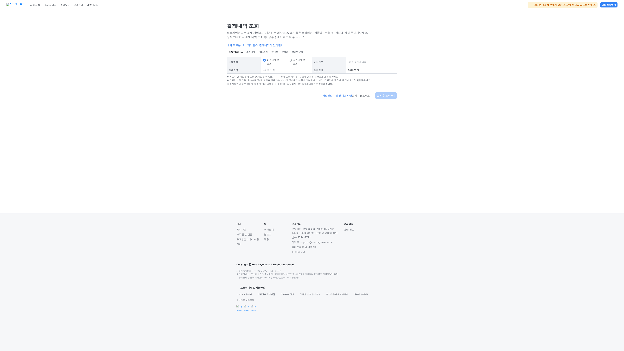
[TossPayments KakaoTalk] (239, 308)
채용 (266, 239)
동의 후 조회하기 (386, 95)
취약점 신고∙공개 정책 (310, 294)
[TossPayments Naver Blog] (246, 308)
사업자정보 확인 (330, 274)
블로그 (267, 234)
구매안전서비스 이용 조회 (247, 242)
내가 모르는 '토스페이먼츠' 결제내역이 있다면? (254, 45)
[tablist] (312, 51)
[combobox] (250, 288)
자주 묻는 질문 (244, 234)
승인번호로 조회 (299, 61)
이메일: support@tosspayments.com (312, 242)
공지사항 (241, 229)
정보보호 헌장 (287, 294)
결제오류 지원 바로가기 (304, 247)
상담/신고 (349, 229)
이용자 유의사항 (361, 294)
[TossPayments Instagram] (254, 308)
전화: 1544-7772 (301, 237)
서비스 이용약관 (244, 294)
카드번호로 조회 (273, 61)
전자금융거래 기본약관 (337, 294)
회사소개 (269, 229)
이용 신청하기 (609, 4)
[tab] (236, 51)
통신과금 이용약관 (245, 300)
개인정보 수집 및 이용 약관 (337, 95)
